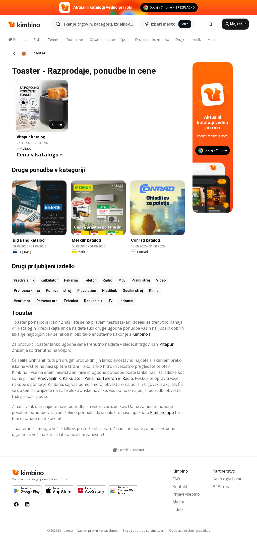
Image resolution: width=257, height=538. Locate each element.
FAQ (176, 479)
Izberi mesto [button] (163, 24)
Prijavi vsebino (186, 494)
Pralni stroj (141, 280)
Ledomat (126, 301)
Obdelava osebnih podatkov (189, 530)
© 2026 (60, 530)
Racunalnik (93, 301)
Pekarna (71, 280)
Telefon (90, 280)
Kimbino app (162, 412)
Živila (38, 39)
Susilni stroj (133, 291)
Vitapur (167, 344)
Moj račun (237, 24)
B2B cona (221, 486)
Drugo (180, 39)
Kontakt (179, 486)
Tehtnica (70, 301)
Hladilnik (109, 291)
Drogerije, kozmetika (152, 39)
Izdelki (196, 39)
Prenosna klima (27, 291)
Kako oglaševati (227, 479)
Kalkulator (49, 280)
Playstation (86, 291)
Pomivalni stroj (58, 291)
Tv (110, 301)
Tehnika (54, 39)
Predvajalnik (24, 280)
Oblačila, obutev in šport (109, 39)
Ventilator (22, 301)
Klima (154, 291)
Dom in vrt (75, 39)
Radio (107, 280)
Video (161, 280)
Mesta (212, 39)
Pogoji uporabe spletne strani (144, 530)
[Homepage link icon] (115, 450)
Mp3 (121, 280)
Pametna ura (46, 301)
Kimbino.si (142, 334)
